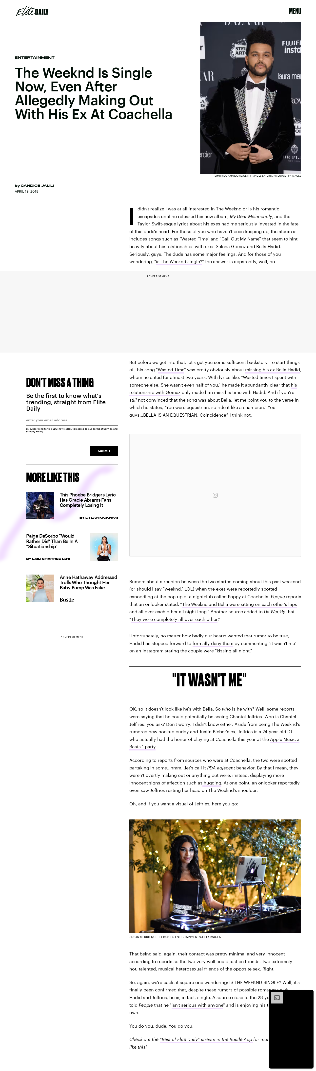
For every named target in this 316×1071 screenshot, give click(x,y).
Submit (104, 451)
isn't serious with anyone (197, 1005)
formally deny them (213, 643)
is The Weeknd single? (179, 261)
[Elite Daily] (32, 11)
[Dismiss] (308, 994)
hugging (211, 782)
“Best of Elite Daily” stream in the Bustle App (206, 1039)
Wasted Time (171, 369)
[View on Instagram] (215, 495)
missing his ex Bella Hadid (272, 369)
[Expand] (274, 994)
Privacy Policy (34, 431)
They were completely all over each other (174, 619)
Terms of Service (103, 428)
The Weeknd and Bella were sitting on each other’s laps (239, 604)
